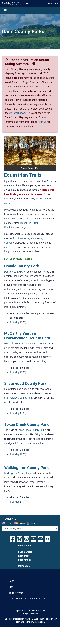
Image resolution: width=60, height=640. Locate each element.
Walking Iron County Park (17, 473)
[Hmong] (32, 523)
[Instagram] (26, 539)
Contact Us (24, 566)
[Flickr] (47, 539)
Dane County (24, 545)
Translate (53, 3)
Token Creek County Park (31, 430)
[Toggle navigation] (5, 10)
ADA (11, 586)
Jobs (11, 581)
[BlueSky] (19, 539)
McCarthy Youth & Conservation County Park (28, 343)
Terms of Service (32, 622)
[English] (8, 523)
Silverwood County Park (20, 397)
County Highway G (18, 113)
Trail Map (15, 322)
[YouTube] (33, 539)
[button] (8, 150)
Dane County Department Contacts (27, 598)
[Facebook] (12, 539)
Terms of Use (16, 592)
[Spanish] (20, 523)
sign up (42, 122)
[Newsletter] (40, 539)
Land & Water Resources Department (25, 556)
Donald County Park (14, 271)
